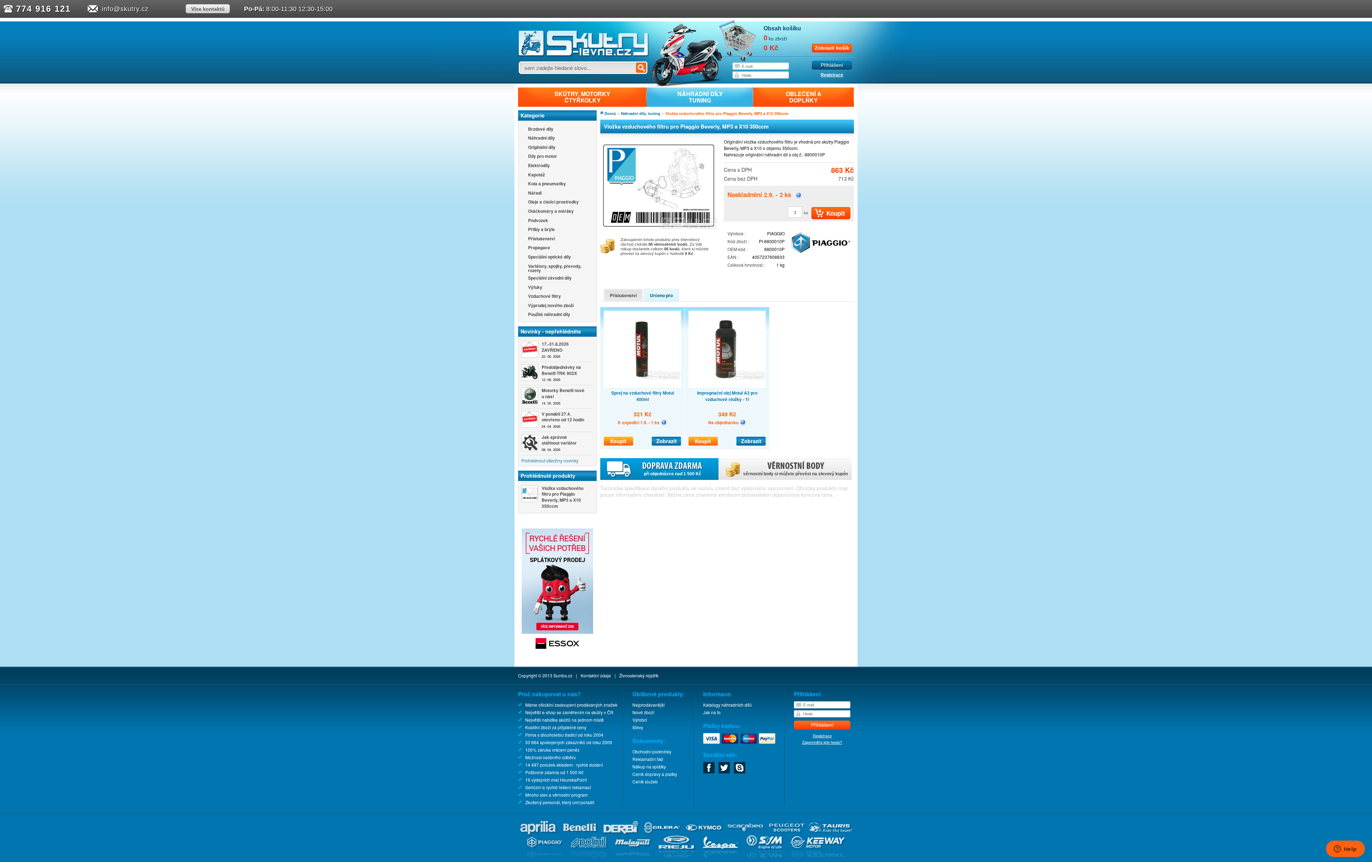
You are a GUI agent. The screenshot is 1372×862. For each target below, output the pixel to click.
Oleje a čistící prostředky (553, 202)
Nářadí (535, 193)
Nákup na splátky (649, 766)
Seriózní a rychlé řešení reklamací (558, 787)
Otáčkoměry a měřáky (551, 211)
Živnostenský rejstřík (638, 675)
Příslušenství (541, 239)
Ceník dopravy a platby (654, 774)
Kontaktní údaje (596, 675)
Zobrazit (666, 441)
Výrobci (639, 720)
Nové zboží (643, 712)
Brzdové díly (540, 129)
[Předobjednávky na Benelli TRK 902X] (529, 372)
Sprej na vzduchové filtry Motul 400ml (642, 396)
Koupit (618, 441)
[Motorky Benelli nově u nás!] (529, 395)
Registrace (832, 74)
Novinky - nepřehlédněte (551, 331)
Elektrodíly (539, 166)
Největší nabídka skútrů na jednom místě (564, 720)
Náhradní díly (541, 138)
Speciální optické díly (549, 257)
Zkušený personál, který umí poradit (559, 802)
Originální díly (542, 147)
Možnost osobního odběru (550, 757)
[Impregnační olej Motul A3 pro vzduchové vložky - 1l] (727, 349)
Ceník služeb (645, 781)
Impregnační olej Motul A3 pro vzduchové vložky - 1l (727, 396)
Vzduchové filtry (544, 296)
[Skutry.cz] (583, 55)
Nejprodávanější (648, 705)
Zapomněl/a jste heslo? (822, 742)
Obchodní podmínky (651, 751)
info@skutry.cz (125, 8)
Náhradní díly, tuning (640, 113)
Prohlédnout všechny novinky (549, 460)
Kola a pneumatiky (547, 184)
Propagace (539, 248)
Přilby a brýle (541, 229)
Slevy (637, 727)
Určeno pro (661, 295)
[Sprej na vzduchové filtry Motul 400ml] (642, 349)
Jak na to (712, 712)
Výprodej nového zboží (551, 306)
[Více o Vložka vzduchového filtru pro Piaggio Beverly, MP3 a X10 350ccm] (529, 493)
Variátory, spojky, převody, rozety (554, 268)
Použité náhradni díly (549, 314)
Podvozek (538, 221)
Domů (610, 113)
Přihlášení (832, 65)
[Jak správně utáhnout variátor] (529, 442)
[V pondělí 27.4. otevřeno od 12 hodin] (529, 419)
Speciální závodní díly (550, 278)
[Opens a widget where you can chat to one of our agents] (1345, 849)
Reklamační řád (647, 759)
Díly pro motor (542, 156)
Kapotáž (536, 175)
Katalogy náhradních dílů (727, 705)
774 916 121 (43, 9)
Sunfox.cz (562, 675)
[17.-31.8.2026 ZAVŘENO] (529, 349)
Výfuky (535, 287)
